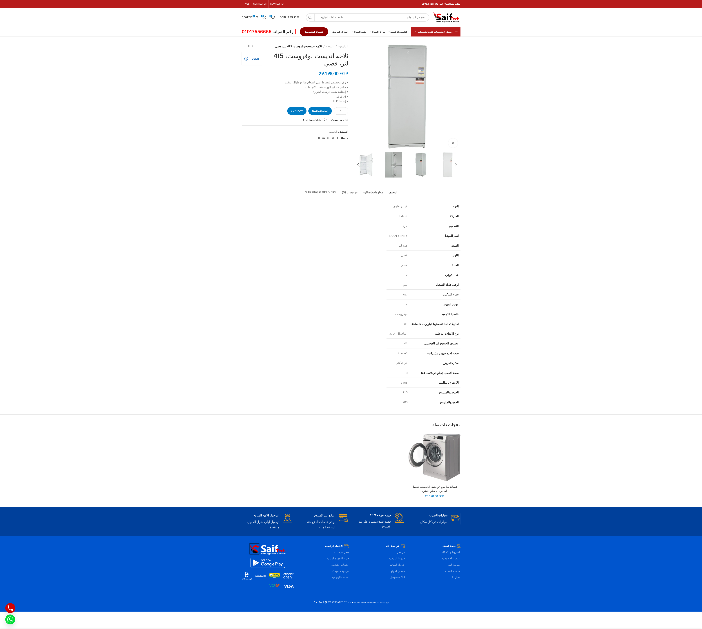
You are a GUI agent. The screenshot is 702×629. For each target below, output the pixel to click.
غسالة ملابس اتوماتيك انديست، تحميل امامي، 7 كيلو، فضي (434, 489)
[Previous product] (253, 46)
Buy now (297, 110)
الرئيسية (343, 46)
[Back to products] (248, 46)
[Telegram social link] (319, 138)
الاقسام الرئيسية (334, 545)
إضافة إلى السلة (320, 110)
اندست (330, 46)
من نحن (400, 552)
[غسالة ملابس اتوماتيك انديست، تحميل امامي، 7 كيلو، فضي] (434, 457)
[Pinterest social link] (328, 138)
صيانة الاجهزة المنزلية (337, 558)
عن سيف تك (392, 545)
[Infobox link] (435, 518)
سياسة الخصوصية (451, 558)
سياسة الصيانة (452, 571)
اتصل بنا (456, 577)
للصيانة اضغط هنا (314, 31)
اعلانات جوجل (397, 577)
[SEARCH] (310, 17)
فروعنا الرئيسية (397, 558)
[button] (455, 164)
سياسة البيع (454, 564)
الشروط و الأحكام (451, 552)
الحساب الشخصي (340, 564)
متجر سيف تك (341, 552)
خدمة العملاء (449, 545)
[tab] (393, 190)
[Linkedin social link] (323, 138)
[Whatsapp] (10, 619)
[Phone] (10, 608)
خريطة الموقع (397, 564)
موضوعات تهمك (340, 571)
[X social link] (333, 138)
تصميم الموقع (398, 571)
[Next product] (244, 46)
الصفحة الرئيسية (340, 577)
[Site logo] (446, 17)
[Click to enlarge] (453, 143)
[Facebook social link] (337, 138)
